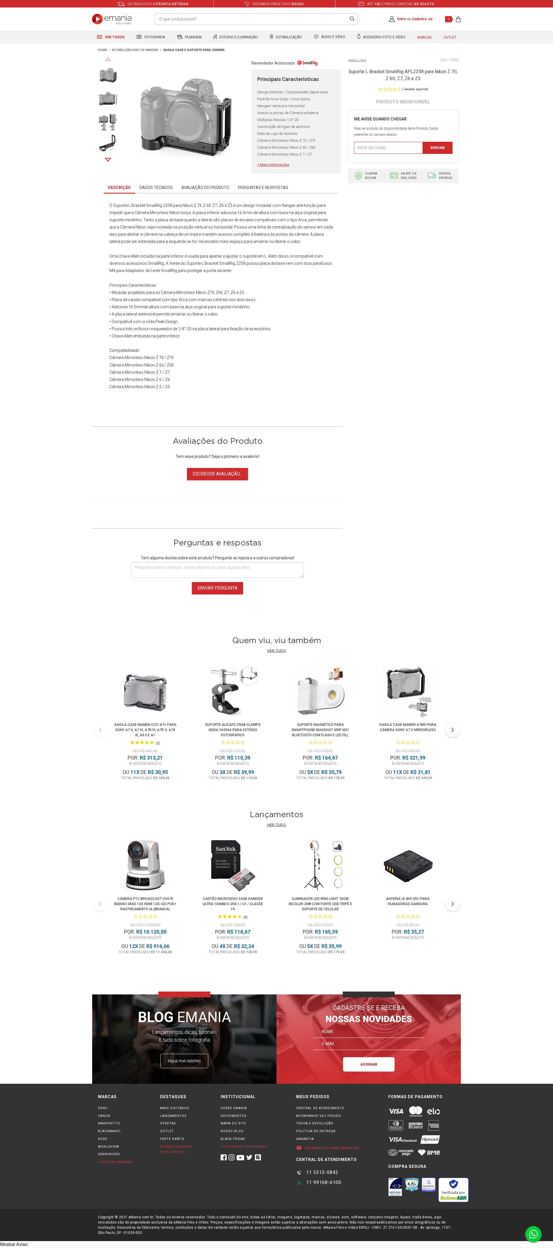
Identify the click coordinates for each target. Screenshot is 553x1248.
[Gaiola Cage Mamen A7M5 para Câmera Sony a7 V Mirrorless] (407, 692)
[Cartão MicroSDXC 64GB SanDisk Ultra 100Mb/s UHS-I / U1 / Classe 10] (232, 866)
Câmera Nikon (133, 227)
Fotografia (154, 37)
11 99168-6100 (323, 1182)
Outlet (450, 37)
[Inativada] (395, 1187)
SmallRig (357, 60)
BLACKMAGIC (109, 1131)
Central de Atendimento (320, 1108)
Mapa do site (233, 1123)
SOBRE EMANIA (234, 1108)
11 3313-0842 (321, 1172)
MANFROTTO (109, 1123)
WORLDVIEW (108, 1147)
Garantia (305, 1139)
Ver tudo (276, 650)
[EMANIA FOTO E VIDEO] (102, 50)
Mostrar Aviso (14, 1244)
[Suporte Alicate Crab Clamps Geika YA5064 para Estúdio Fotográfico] (232, 692)
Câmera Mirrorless (151, 212)
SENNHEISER (109, 1154)
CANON (104, 1116)
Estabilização (288, 37)
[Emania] (112, 19)
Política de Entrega (316, 1131)
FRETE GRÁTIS (172, 1139)
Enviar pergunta (217, 588)
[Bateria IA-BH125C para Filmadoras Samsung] (407, 866)
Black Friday (233, 1139)
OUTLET (167, 1131)
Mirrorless (185, 292)
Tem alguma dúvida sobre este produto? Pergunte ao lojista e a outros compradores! (217, 558)
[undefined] (184, 117)
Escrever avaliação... (217, 474)
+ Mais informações (273, 165)
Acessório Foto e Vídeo (384, 37)
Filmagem (193, 37)
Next (108, 160)
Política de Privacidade (244, 1147)
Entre (401, 19)
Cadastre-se (422, 19)
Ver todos (114, 37)
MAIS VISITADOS (174, 1108)
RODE (102, 1139)
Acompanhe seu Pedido (318, 1116)
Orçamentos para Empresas (332, 1148)
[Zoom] (108, 74)
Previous (108, 59)
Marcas (424, 37)
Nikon (187, 205)
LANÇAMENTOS (173, 1116)
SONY (103, 1108)
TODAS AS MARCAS (115, 1162)
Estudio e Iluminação (238, 37)
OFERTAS (168, 1123)
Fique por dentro (184, 1061)
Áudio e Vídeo (332, 37)
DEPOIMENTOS (234, 1116)
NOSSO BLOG (232, 1131)
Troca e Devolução (315, 1123)
